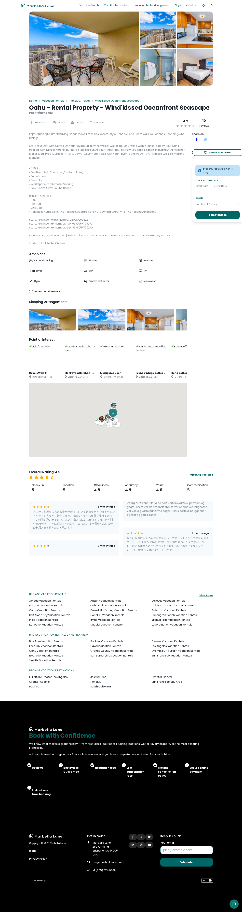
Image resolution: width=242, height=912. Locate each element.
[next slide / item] (184, 319)
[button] (117, 425)
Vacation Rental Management (152, 5)
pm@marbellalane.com (108, 862)
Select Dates (218, 215)
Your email (167, 843)
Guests (199, 198)
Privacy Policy (38, 859)
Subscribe (186, 862)
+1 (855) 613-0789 (104, 870)
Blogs (178, 5)
